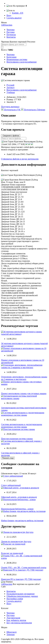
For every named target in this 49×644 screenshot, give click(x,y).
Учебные (11, 92)
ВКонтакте (12, 632)
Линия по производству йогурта (16, 541)
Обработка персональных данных (22, 596)
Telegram (11, 634)
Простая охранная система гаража (17, 438)
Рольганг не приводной (12, 553)
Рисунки (11, 32)
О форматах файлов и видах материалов (20, 159)
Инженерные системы (17, 59)
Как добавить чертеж (16, 620)
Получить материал (10, 106)
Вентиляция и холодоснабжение (22, 62)
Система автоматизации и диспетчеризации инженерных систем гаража (21, 425)
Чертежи (11, 29)
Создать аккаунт (14, 18)
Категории (11, 57)
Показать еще (8, 458)
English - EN (17, 13)
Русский (10, 85)
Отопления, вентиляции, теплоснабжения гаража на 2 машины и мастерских (24, 378)
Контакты (11, 37)
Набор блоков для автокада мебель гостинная (22, 520)
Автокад (10, 87)
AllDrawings (6, 25)
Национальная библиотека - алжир (17, 509)
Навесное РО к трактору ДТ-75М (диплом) (21, 579)
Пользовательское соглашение (21, 594)
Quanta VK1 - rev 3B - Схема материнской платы (23, 567)
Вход (9, 15)
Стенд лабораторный (11, 485)
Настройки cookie (15, 598)
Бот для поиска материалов (19, 623)
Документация (13, 618)
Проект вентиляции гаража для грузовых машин (23, 393)
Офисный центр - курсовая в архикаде (19, 497)
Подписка (11, 34)
